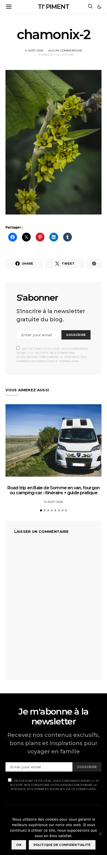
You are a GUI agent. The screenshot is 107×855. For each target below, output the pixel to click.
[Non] (100, 834)
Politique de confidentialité (62, 845)
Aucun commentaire (65, 50)
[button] (99, 7)
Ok (18, 845)
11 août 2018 (34, 50)
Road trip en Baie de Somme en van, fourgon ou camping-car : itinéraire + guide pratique (53, 490)
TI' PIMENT (53, 6)
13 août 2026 (53, 502)
